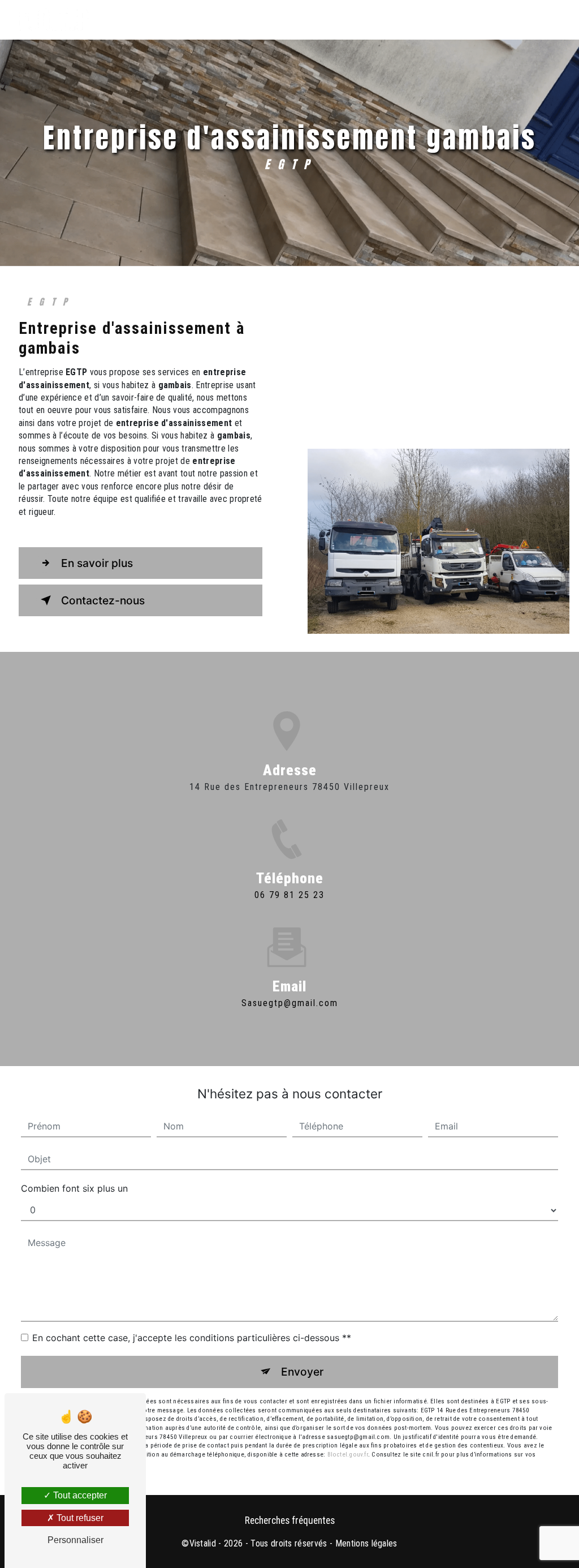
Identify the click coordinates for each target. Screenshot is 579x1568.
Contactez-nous (103, 600)
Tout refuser (78, 1518)
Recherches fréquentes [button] (290, 1520)
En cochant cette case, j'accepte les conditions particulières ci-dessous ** (191, 1337)
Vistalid (203, 1543)
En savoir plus (97, 563)
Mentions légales (366, 1543)
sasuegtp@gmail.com (289, 1003)
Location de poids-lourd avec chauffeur (382, 19)
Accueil (142, 19)
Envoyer (302, 1371)
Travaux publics (218, 19)
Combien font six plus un (74, 1188)
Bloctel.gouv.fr (347, 1454)
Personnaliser (75, 1540)
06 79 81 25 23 (289, 895)
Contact (525, 19)
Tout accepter (79, 1495)
